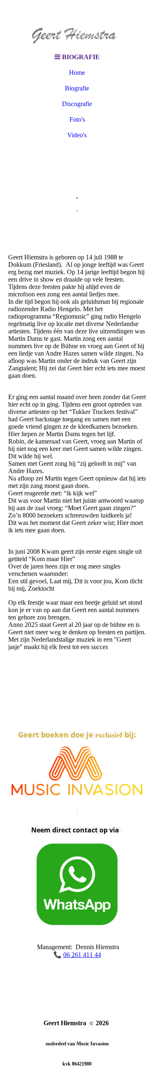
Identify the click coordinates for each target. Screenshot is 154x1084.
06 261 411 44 (82, 954)
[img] (77, 24)
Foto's (77, 119)
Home (77, 72)
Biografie (77, 88)
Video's (77, 135)
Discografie (77, 103)
